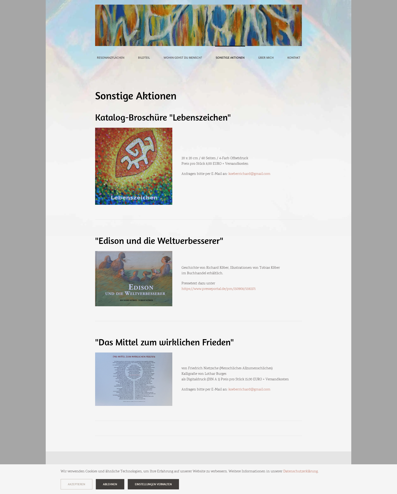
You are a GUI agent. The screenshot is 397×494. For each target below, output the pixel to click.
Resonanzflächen (110, 57)
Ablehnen (110, 484)
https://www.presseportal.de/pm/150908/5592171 (218, 289)
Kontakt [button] (293, 57)
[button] (133, 166)
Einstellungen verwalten (153, 484)
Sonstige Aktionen (230, 57)
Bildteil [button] (144, 57)
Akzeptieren (76, 484)
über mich (266, 57)
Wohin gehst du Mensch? (183, 57)
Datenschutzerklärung (300, 471)
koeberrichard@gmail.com (249, 174)
